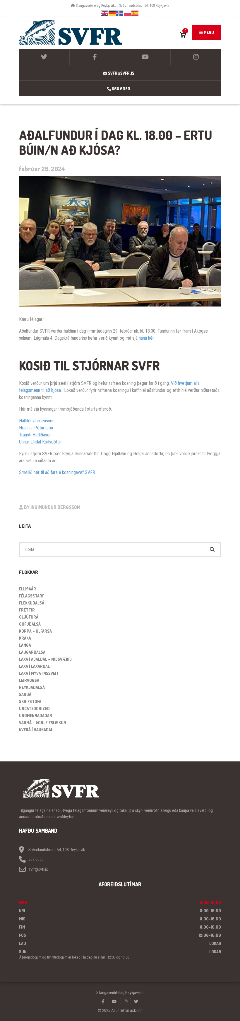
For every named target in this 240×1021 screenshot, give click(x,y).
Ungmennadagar (35, 715)
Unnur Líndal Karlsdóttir (40, 442)
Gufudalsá (30, 624)
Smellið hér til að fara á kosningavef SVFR (57, 472)
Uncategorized (34, 708)
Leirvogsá (29, 680)
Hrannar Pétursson (36, 428)
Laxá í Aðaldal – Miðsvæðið (45, 659)
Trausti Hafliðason (35, 435)
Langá (25, 645)
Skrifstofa (30, 701)
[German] (112, 13)
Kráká (25, 638)
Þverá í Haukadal (36, 729)
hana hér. (147, 338)
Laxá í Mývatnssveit (39, 673)
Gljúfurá (28, 616)
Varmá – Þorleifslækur (42, 722)
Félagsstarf (31, 595)
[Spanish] (135, 13)
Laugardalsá (32, 652)
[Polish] (127, 13)
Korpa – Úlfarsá (35, 631)
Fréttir (27, 609)
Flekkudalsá (31, 602)
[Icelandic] (120, 13)
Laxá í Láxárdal (34, 666)
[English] (105, 13)
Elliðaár (27, 588)
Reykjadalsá (32, 687)
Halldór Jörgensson (36, 421)
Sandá (25, 694)
